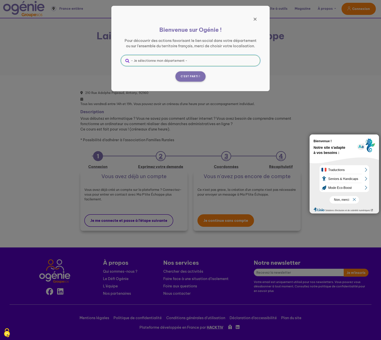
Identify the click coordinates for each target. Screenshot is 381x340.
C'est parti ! (190, 76)
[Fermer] (255, 19)
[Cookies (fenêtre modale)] (7, 333)
